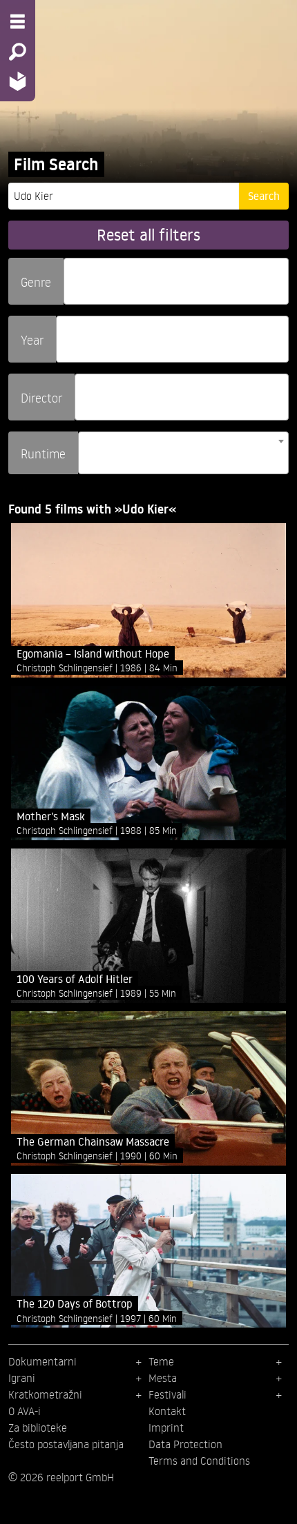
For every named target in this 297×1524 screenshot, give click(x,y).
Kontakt (167, 1411)
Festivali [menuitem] (167, 1394)
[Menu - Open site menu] (17, 21)
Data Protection (185, 1444)
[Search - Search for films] (17, 52)
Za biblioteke (37, 1427)
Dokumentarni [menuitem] (42, 1361)
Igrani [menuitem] (21, 1378)
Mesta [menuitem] (162, 1378)
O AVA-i (24, 1411)
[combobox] (176, 281)
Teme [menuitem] (161, 1361)
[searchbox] (72, 275)
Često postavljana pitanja (66, 1444)
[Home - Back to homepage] (17, 81)
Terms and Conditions (199, 1460)
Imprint (166, 1427)
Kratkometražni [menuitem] (45, 1394)
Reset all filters (148, 235)
